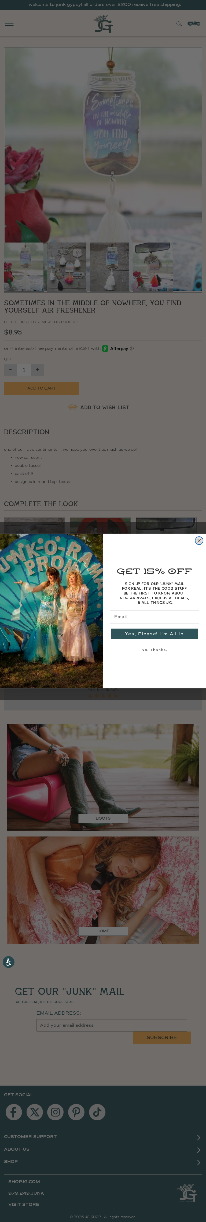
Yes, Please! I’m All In (154, 633)
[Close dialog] (199, 540)
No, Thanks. (154, 649)
